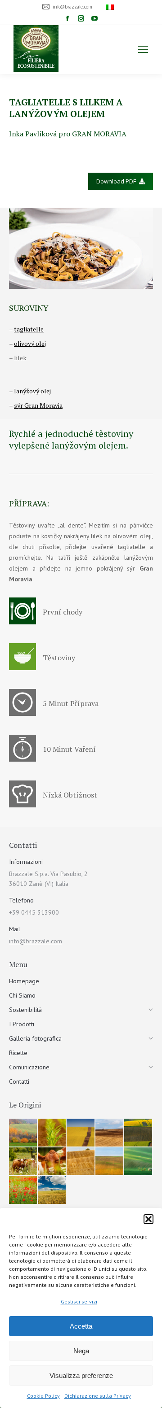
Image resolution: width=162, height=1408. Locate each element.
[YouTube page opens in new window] (94, 18)
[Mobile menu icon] (143, 49)
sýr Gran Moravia (38, 405)
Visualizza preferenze (81, 1375)
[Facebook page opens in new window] (67, 18)
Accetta (81, 1326)
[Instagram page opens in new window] (81, 18)
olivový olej (30, 343)
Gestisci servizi (79, 1301)
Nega (81, 1351)
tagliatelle (29, 329)
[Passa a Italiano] (111, 7)
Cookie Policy (43, 1395)
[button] (148, 1219)
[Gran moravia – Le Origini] (23, 1133)
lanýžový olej (32, 391)
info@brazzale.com (35, 941)
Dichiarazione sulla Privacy (97, 1395)
